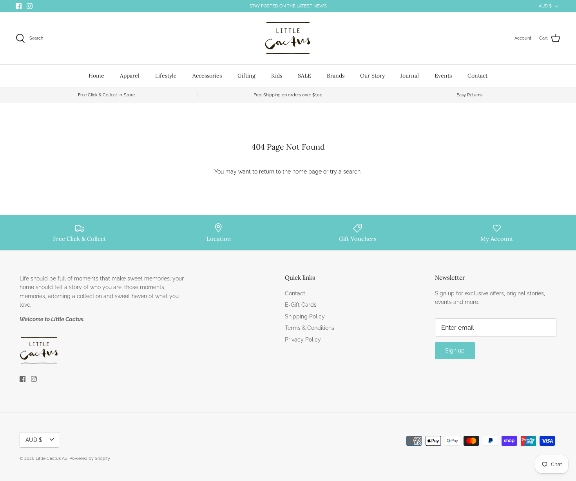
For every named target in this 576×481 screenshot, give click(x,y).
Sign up (455, 350)
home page (307, 171)
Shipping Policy (305, 316)
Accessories (207, 75)
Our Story (372, 75)
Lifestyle (166, 75)
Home (96, 75)
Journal (409, 75)
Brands (335, 75)
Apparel (129, 75)
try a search (345, 171)
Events (443, 75)
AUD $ (545, 6)
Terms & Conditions (309, 328)
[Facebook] (19, 6)
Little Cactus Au (51, 458)
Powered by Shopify (89, 458)
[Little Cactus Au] (288, 38)
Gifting (246, 75)
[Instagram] (30, 6)
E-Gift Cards (301, 305)
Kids (276, 75)
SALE (304, 75)
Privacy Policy (303, 339)
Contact (477, 75)
